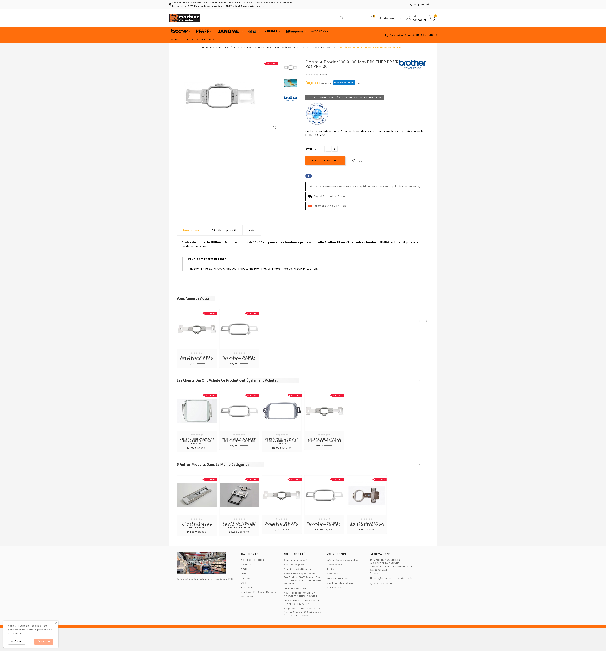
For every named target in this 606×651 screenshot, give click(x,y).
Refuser (16, 641)
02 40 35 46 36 (383, 583)
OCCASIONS (248, 596)
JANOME (245, 578)
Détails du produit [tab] (224, 230)
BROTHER (246, 564)
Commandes (334, 564)
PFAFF (244, 569)
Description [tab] (191, 230)
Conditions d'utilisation (298, 569)
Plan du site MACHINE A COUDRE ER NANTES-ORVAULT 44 (302, 602)
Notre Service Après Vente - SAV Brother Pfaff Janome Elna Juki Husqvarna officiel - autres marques (302, 578)
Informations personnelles (342, 560)
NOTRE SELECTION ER (252, 560)
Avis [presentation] (252, 230)
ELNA (244, 573)
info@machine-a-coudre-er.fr (393, 578)
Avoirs (330, 569)
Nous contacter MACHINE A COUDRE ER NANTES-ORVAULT (300, 594)
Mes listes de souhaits (340, 582)
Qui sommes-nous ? (295, 560)
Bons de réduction (337, 578)
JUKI (243, 582)
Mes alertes (334, 587)
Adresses (332, 573)
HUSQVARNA (248, 587)
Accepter (43, 641)
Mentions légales (294, 564)
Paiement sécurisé (295, 588)
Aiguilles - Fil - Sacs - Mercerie (259, 592)
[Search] (341, 18)
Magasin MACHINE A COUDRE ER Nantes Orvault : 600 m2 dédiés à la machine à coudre (302, 612)
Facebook (308, 176)
